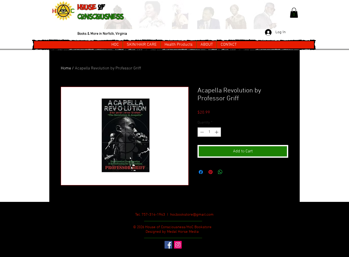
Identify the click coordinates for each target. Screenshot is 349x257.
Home (66, 68)
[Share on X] (230, 172)
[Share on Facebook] (201, 172)
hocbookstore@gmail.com (192, 214)
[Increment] (217, 132)
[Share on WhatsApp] (220, 172)
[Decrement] (201, 132)
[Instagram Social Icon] (178, 245)
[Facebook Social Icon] (168, 245)
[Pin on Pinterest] (210, 172)
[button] (294, 13)
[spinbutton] (209, 132)
